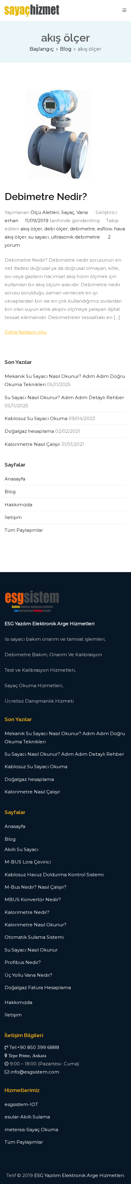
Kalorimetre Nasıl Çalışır (32, 444)
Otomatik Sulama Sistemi (34, 937)
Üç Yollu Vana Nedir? (28, 975)
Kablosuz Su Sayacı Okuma (36, 418)
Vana (82, 212)
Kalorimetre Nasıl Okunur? (35, 925)
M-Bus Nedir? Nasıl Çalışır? (35, 887)
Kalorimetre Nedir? (27, 912)
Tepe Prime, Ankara (27, 1055)
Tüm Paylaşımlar (24, 530)
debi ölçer (56, 229)
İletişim (13, 517)
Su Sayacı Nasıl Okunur (31, 950)
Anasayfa (15, 479)
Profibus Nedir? (23, 962)
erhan (11, 220)
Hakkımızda (18, 504)
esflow (104, 229)
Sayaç (67, 212)
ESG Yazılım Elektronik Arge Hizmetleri (79, 1175)
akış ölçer (31, 229)
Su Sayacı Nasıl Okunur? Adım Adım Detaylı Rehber (64, 397)
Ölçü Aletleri (44, 212)
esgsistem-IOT (21, 1104)
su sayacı (38, 237)
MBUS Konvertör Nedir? (33, 899)
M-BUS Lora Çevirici (28, 862)
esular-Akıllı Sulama (27, 1117)
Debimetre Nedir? (46, 196)
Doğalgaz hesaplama (29, 431)
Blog (10, 491)
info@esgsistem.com (34, 1072)
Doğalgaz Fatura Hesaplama (38, 987)
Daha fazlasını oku (26, 332)
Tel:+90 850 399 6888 (34, 1047)
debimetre (82, 229)
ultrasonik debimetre (75, 237)
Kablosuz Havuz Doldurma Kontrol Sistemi (54, 874)
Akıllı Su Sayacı (21, 849)
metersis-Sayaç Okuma (31, 1129)
